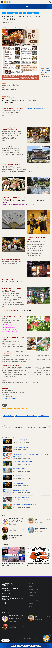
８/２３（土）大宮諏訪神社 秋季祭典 (21, 483)
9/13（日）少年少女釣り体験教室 (42, 520)
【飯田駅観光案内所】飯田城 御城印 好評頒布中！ (38, 564)
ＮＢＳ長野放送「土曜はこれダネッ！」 (22, 490)
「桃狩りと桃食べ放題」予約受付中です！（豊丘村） (25, 504)
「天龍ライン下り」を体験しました (21, 497)
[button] (8, 415)
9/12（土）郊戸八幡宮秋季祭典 (16, 529)
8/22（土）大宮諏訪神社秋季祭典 (20, 440)
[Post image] (5, 522)
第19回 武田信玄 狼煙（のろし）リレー (22, 468)
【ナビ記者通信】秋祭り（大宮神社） (21, 475)
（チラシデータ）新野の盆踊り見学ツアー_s (45, 70)
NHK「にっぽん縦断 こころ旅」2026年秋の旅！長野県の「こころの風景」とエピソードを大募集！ (30, 455)
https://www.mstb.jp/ (10, 398)
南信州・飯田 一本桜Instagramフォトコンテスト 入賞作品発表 (13, 564)
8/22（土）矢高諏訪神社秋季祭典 (20, 447)
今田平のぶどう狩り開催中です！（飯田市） (23, 461)
